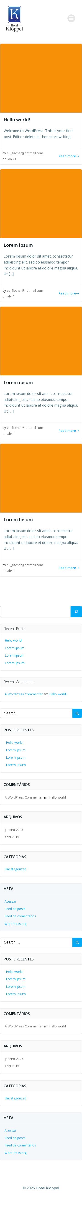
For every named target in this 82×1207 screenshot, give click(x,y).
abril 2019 (12, 837)
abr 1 (11, 296)
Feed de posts (15, 909)
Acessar (10, 901)
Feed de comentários (20, 916)
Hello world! (13, 640)
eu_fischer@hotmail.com (25, 153)
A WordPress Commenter (24, 694)
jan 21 (11, 159)
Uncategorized (15, 869)
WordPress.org (15, 923)
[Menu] (71, 18)
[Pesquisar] (76, 611)
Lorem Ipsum (15, 663)
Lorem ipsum (14, 648)
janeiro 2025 (14, 829)
